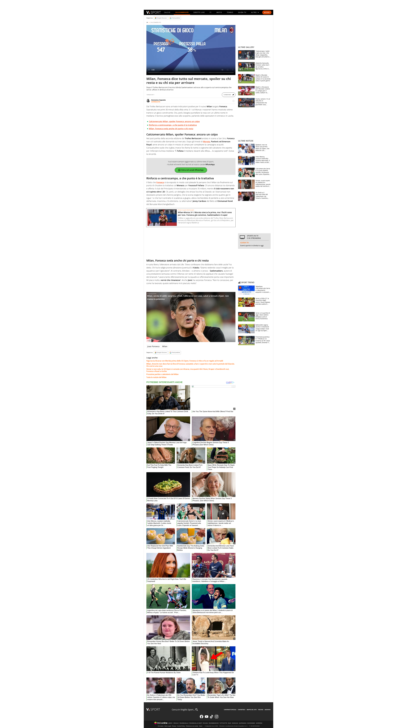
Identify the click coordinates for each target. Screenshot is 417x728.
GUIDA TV (242, 12)
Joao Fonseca (153, 346)
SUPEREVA (259, 723)
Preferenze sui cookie (192, 726)
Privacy (174, 726)
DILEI (229, 723)
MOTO (219, 12)
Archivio (268, 709)
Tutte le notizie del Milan (156, 377)
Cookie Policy (181, 726)
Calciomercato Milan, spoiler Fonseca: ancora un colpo (174, 121)
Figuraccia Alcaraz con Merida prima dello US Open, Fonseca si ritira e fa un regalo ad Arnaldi (184, 361)
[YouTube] (206, 718)
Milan (164, 346)
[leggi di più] (233, 101)
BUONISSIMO (251, 723)
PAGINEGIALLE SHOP (195, 723)
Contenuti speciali (230, 709)
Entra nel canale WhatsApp (192, 170)
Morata (206, 141)
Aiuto (200, 726)
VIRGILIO (176, 723)
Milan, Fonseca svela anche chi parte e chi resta (171, 128)
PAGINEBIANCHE (214, 723)
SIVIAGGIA (235, 723)
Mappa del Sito (252, 709)
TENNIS (230, 12)
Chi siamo (161, 726)
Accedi (267, 12)
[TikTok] (211, 718)
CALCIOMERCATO (182, 12)
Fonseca (160, 182)
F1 (211, 12)
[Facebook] (201, 718)
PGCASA (205, 723)
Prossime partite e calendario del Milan (162, 374)
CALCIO (167, 12)
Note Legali (168, 726)
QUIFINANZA (243, 723)
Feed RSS (260, 709)
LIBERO (170, 723)
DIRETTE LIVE (199, 12)
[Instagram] (216, 718)
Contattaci (241, 709)
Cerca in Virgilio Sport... (183, 709)
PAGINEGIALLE (184, 723)
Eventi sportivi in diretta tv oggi (252, 245)
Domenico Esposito (158, 100)
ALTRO (254, 12)
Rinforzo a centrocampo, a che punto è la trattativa (173, 125)
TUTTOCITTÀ (223, 723)
